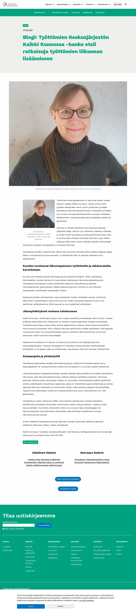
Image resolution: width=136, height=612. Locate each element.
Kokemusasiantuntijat (102, 554)
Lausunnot (75, 12)
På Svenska (7, 550)
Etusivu (6, 542)
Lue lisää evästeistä (86, 600)
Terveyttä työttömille (101, 550)
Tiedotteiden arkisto (68, 489)
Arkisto (119, 554)
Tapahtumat (87, 12)
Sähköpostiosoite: (10, 522)
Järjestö (48, 4)
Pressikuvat (30, 557)
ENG (119, 4)
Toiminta (89, 4)
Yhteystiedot (102, 4)
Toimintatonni (76, 550)
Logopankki (30, 571)
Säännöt (28, 547)
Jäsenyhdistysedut (78, 547)
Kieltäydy (60, 606)
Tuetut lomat (98, 558)
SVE (115, 4)
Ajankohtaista (62, 4)
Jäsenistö (77, 4)
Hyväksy (31, 606)
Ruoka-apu (97, 547)
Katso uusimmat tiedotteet (68, 479)
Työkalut (74, 554)
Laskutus (120, 547)
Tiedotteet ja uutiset (60, 12)
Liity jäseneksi (76, 564)
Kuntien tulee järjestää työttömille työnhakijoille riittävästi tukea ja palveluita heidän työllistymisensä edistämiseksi (44, 462)
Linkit (118, 550)
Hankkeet (97, 542)
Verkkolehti (100, 12)
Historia (28, 567)
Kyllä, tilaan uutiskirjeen (14, 529)
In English (7, 547)
